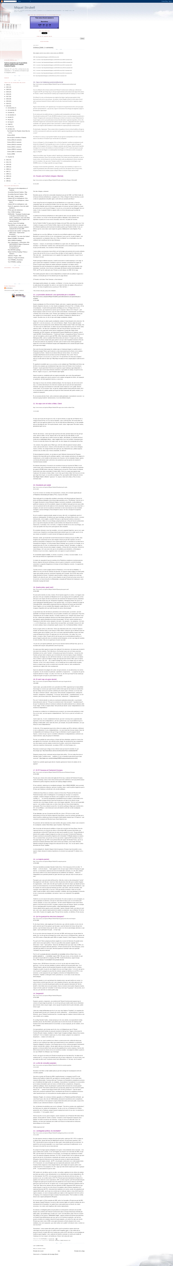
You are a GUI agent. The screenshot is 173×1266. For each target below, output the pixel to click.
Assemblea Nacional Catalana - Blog (17, 192)
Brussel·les (63, 1059)
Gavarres (56, 420)
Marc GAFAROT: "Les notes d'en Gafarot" (19, 236)
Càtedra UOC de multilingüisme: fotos (18, 198)
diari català (49, 1070)
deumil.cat (78, 884)
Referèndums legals (54, 1215)
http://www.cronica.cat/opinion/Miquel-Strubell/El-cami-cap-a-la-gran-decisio (52, 681)
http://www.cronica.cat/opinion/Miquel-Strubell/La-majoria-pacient (49, 861)
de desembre (11, 108)
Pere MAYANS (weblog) (14, 250)
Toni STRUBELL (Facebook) (15, 260)
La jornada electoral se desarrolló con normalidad (52, 954)
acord (47, 537)
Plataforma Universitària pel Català (43, 494)
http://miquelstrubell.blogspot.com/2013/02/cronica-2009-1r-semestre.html (56, 59)
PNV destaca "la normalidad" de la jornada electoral (50, 959)
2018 (7, 94)
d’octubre (10, 112)
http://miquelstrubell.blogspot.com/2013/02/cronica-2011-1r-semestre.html (56, 70)
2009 (7, 166)
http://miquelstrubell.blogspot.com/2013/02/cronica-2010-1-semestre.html (56, 65)
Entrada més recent (38, 1251)
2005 (7, 176)
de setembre (11, 115)
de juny (10, 119)
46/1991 (54, 116)
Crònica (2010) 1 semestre (14, 147)
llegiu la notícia (67, 781)
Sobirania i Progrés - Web (14, 255)
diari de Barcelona (44, 1010)
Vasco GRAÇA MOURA (69, 785)
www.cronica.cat (65, 1240)
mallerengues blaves (45, 439)
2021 (7, 87)
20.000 (41, 469)
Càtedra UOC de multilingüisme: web (17, 204)
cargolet (58, 439)
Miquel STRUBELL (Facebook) (16, 238)
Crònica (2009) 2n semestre (14, 149)
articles (51, 1240)
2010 (7, 164)
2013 (7, 106)
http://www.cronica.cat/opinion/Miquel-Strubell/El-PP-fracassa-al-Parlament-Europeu (54, 772)
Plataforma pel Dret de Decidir (73, 1097)
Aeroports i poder (59, 606)
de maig (10, 122)
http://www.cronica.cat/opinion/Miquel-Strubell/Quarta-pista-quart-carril (51, 589)
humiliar (50, 1033)
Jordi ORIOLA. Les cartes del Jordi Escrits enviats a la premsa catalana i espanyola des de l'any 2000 (18, 227)
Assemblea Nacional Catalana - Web (17, 194)
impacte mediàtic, (46, 554)
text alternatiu (38, 813)
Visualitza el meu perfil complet (14, 290)
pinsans (68, 437)
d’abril (9, 124)
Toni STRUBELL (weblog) (14, 262)
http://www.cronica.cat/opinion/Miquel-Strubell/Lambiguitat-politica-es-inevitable (53, 1133)
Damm (42, 476)
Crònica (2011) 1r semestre (14, 142)
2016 (7, 99)
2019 (7, 91)
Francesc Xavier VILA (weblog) (16, 223)
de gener (10, 156)
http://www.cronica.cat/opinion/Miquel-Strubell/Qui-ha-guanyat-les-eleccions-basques (54, 918)
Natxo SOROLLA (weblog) (14, 240)
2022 (7, 84)
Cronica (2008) (11, 154)
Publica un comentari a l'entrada (39, 1248)
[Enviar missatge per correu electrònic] (56, 1238)
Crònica (57, 1240)
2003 (7, 181)
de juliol (10, 117)
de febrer (10, 129)
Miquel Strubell (24, 7)
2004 (7, 178)
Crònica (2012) (11, 135)
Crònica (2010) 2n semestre (14, 144)
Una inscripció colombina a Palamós (16, 137)
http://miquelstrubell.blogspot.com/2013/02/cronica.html (47, 57)
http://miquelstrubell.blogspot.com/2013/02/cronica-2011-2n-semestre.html (56, 73)
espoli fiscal (66, 467)
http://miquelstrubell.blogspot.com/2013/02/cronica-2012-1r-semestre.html (51, 75)
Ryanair (54, 596)
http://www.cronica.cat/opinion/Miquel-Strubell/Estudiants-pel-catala (50, 487)
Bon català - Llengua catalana (15, 196)
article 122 (49, 1078)
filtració (40, 90)
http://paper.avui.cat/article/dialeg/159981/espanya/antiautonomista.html (58, 758)
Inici (59, 1251)
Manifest (76, 569)
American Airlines (72, 625)
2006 (7, 174)
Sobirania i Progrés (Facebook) (16, 257)
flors (81, 441)
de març (10, 126)
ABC (65, 830)
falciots (73, 435)
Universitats (55, 579)
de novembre (11, 110)
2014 (7, 103)
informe (36, 793)
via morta (57, 1023)
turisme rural (45, 460)
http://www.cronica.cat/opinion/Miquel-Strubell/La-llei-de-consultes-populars (52, 1065)
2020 (7, 89)
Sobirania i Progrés (38, 1097)
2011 (7, 162)
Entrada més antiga (79, 1251)
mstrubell (9, 288)
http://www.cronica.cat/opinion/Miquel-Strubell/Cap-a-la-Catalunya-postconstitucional (54, 84)
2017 (7, 96)
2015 (7, 101)
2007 (7, 171)
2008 (7, 169)
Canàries (47, 845)
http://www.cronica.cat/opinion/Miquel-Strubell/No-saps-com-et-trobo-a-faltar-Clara (53, 407)
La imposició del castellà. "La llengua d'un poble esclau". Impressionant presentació (19, 232)
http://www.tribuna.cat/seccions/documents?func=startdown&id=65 (60, 750)
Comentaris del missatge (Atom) (49, 1254)
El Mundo (69, 836)
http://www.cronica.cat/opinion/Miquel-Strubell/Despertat (47, 995)
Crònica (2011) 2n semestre (14, 140)
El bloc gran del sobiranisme (15, 210)
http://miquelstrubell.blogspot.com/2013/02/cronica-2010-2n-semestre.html (57, 67)
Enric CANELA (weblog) (14, 212)
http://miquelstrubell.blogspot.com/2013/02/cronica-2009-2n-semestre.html (57, 62)
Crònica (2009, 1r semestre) (14, 151)
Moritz (46, 476)
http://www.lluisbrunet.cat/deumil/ (66, 906)
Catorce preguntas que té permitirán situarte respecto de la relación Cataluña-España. (15, 64)
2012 (7, 159)
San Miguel (36, 476)
